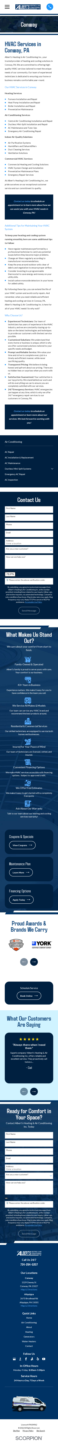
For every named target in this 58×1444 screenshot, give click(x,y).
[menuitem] (29, 452)
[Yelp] (37, 1358)
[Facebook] (25, 1358)
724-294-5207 (29, 1264)
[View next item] (34, 962)
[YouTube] (43, 1358)
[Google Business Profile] (14, 1358)
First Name (10, 508)
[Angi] (31, 1358)
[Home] (28, 7)
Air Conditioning (29, 1322)
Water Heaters (29, 1341)
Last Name (10, 516)
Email (8, 532)
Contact (29, 1346)
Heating (29, 1332)
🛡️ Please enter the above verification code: (25, 580)
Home (29, 1317)
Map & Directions (29, 1289)
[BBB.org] (20, 1358)
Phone (9, 524)
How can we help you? (15, 557)
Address (10, 541)
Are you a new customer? (17, 549)
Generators (29, 1336)
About (29, 1327)
